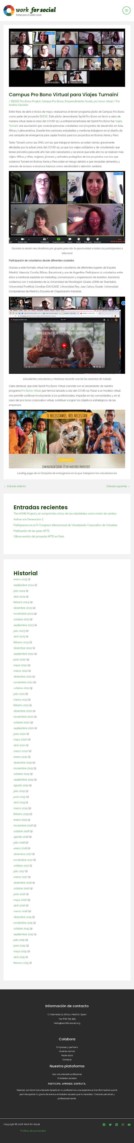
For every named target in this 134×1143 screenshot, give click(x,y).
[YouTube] (129, 1124)
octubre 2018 (21, 831)
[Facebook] (104, 1124)
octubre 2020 (21, 722)
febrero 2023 (21, 642)
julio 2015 (19, 939)
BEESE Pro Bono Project (25, 101)
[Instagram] (122, 1124)
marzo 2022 (21, 670)
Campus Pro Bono (53, 101)
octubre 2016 (21, 888)
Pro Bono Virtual (31, 390)
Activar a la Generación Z (28, 519)
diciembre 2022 (23, 647)
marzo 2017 (20, 876)
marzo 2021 (20, 699)
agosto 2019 (21, 785)
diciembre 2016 (23, 882)
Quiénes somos (67, 1051)
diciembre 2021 (23, 676)
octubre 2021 (21, 688)
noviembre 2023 (23, 613)
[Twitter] (110, 1124)
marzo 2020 (21, 751)
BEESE (44, 116)
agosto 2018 (21, 836)
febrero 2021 (21, 705)
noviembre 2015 (23, 922)
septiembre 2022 (24, 653)
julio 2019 (19, 791)
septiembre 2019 (24, 779)
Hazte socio (67, 1055)
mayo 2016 (20, 899)
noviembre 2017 (23, 859)
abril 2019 (19, 802)
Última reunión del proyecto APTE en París (39, 536)
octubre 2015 (21, 928)
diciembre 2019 (23, 762)
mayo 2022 (20, 665)
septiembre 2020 (24, 728)
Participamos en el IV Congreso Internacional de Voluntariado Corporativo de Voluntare (65, 525)
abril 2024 (19, 596)
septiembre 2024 (24, 585)
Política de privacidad (33, 1130)
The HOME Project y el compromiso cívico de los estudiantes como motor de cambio (65, 513)
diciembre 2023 (23, 607)
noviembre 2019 (23, 768)
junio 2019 (19, 796)
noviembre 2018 (23, 825)
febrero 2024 (21, 602)
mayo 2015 (20, 951)
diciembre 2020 (23, 710)
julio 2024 (19, 590)
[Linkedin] (116, 1124)
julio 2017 (19, 871)
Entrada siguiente (118, 486)
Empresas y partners (67, 1047)
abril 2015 (19, 957)
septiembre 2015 (23, 934)
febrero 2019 (21, 813)
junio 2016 (19, 894)
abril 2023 (19, 636)
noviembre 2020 (23, 716)
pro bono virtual (103, 101)
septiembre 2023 (24, 625)
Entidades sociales (67, 1078)
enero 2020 (20, 756)
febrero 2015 (21, 962)
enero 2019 (20, 819)
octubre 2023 (21, 619)
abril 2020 (19, 745)
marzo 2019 (21, 808)
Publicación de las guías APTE (31, 530)
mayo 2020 (20, 739)
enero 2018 (20, 848)
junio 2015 (19, 945)
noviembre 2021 (23, 682)
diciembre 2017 (23, 854)
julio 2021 (19, 693)
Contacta (67, 1059)
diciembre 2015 (23, 916)
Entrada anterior (15, 486)
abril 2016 (19, 905)
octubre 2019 (21, 773)
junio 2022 (20, 659)
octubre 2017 (21, 865)
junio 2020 (20, 733)
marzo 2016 (21, 911)
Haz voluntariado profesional (67, 1074)
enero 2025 (20, 579)
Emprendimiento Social (78, 101)
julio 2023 (19, 630)
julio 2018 (19, 842)
